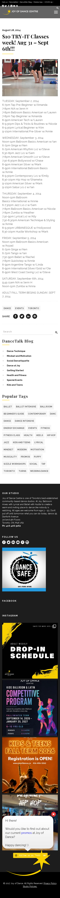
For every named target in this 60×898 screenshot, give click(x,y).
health (28, 435)
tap (43, 464)
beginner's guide (14, 414)
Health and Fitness (16, 375)
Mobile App (38, 2)
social (33, 464)
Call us (4, 2)
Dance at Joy (13, 365)
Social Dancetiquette (18, 361)
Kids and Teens (15, 385)
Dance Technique (16, 351)
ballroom (46, 406)
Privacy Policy (50, 883)
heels (39, 435)
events (19, 308)
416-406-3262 (13, 526)
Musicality (10, 457)
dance (7, 308)
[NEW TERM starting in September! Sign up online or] (30, 765)
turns (22, 471)
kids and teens (21, 442)
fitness (45, 428)
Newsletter (13, 2)
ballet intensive (26, 406)
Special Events (14, 380)
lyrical (38, 442)
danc (53, 414)
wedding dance (39, 471)
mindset (8, 449)
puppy (37, 457)
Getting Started (15, 370)
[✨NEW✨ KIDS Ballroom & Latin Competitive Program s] (30, 708)
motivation (37, 449)
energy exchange (14, 428)
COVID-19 (48, 2)
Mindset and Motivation (19, 356)
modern (22, 449)
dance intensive (24, 421)
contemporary (37, 414)
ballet (8, 406)
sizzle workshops (15, 464)
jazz (6, 442)
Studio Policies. (30, 886)
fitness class (12, 435)
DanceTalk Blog (26, 2)
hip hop (51, 435)
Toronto (33, 308)
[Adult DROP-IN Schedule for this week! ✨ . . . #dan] (30, 651)
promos (25, 457)
